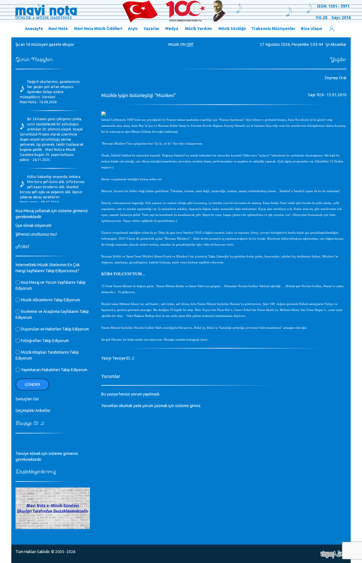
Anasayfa (34, 28)
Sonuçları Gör (27, 399)
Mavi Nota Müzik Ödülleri (98, 28)
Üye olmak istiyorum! (33, 225)
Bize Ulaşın (311, 28)
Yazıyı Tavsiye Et (118, 358)
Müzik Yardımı (198, 28)
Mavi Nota (58, 28)
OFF (189, 44)
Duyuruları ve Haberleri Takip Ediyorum (54, 329)
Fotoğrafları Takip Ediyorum (44, 340)
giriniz (195, 405)
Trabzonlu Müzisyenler (273, 28)
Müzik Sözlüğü (232, 28)
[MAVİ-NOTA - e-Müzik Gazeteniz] (120, 11)
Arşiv (133, 28)
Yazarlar (151, 28)
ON (183, 44)
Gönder (32, 384)
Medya (171, 28)
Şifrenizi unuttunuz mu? (36, 234)
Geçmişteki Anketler (33, 410)
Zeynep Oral (335, 78)
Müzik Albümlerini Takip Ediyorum (50, 300)
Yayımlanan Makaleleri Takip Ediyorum (53, 370)
